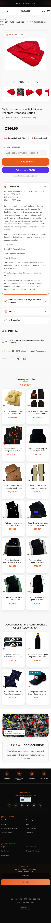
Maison (3, 19)
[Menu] (2, 11)
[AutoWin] (25, 11)
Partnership (29, 820)
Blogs (3, 847)
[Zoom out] (14, 82)
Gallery (28, 824)
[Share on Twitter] (18, 358)
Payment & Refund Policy (9, 828)
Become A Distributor (32, 851)
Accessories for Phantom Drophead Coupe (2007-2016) (26, 626)
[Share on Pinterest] (24, 358)
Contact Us (29, 832)
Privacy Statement (31, 828)
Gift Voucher (5, 855)
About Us (4, 820)
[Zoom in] (28, 82)
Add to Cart (27, 162)
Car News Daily (31, 847)
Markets (3, 824)
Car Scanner (5, 851)
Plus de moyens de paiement (25, 176)
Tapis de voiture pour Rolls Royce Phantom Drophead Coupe (23, 23)
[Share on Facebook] (12, 358)
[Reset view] (36, 82)
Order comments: (12, 147)
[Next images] (46, 94)
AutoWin (13, 914)
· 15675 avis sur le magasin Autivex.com (29, 351)
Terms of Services (7, 832)
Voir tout (25, 385)
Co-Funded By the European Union (25, 795)
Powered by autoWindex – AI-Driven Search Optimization (30, 914)
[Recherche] (8, 11)
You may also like (25, 379)
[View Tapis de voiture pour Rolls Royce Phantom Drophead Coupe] (20, 92)
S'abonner (26, 882)
